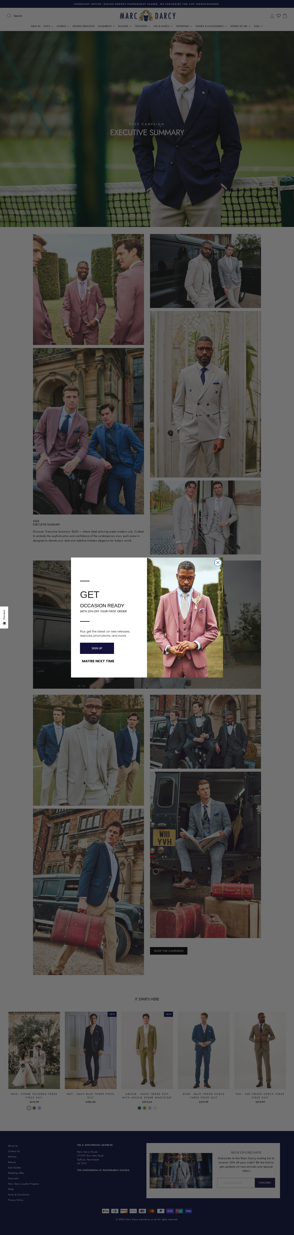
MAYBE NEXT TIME (98, 661)
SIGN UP (97, 648)
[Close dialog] (217, 562)
